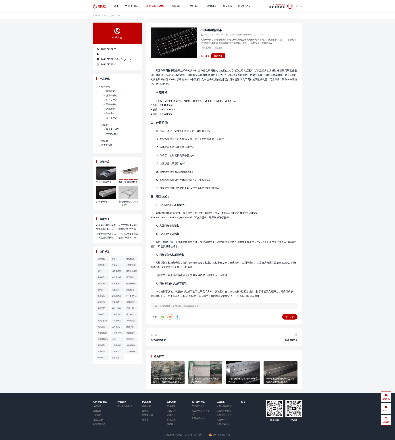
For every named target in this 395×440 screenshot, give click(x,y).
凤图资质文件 (198, 418)
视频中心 (212, 6)
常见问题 (228, 6)
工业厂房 (171, 410)
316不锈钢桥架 (132, 351)
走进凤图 (133, 6)
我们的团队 (98, 419)
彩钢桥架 (110, 113)
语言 (243, 401)
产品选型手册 (198, 406)
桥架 (114, 259)
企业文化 (97, 410)
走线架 (104, 124)
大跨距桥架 (131, 345)
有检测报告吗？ (125, 406)
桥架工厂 (101, 308)
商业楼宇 (171, 406)
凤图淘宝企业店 (224, 415)
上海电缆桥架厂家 (118, 320)
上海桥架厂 (116, 327)
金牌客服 (386, 399)
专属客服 (386, 422)
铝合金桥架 (111, 100)
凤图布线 (177, 306)
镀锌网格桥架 (131, 302)
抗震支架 (130, 308)
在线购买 (220, 401)
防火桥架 (101, 277)
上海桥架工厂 (103, 351)
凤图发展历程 (99, 424)
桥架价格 (115, 302)
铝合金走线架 (112, 129)
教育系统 (171, 419)
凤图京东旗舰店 (224, 410)
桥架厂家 (101, 283)
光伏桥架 (115, 289)
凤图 (99, 271)
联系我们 (243, 6)
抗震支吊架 (106, 145)
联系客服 (218, 56)
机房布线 (130, 339)
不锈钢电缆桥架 (132, 320)
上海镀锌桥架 (103, 339)
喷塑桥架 (130, 277)
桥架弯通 (115, 357)
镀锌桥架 (110, 91)
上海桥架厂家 (117, 351)
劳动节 (100, 357)
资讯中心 (194, 6)
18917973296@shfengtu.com (116, 59)
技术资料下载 (198, 401)
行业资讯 (121, 401)
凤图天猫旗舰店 (224, 406)
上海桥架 (130, 289)
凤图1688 (221, 419)
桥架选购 (101, 327)
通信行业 (171, 415)
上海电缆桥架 (117, 314)
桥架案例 (115, 265)
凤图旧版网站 (222, 424)
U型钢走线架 (112, 133)
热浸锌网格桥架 (118, 308)
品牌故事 (97, 406)
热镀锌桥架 (102, 333)
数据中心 (130, 327)
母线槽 (104, 140)
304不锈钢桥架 (132, 296)
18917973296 (276, 6)
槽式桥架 (130, 333)
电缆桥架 (240, 35)
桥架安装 (101, 296)
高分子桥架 (111, 117)
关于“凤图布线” (100, 401)
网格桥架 (248, 35)
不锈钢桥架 (206, 48)
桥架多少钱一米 (103, 320)
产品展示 (156, 6)
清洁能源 (171, 424)
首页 (116, 6)
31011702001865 (221, 434)
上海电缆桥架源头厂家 (118, 345)
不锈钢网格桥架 (191, 306)
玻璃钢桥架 (116, 296)
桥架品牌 (101, 302)
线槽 (114, 339)
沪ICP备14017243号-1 (196, 434)
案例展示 (176, 6)
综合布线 (130, 314)
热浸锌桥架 (111, 95)
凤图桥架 (101, 345)
